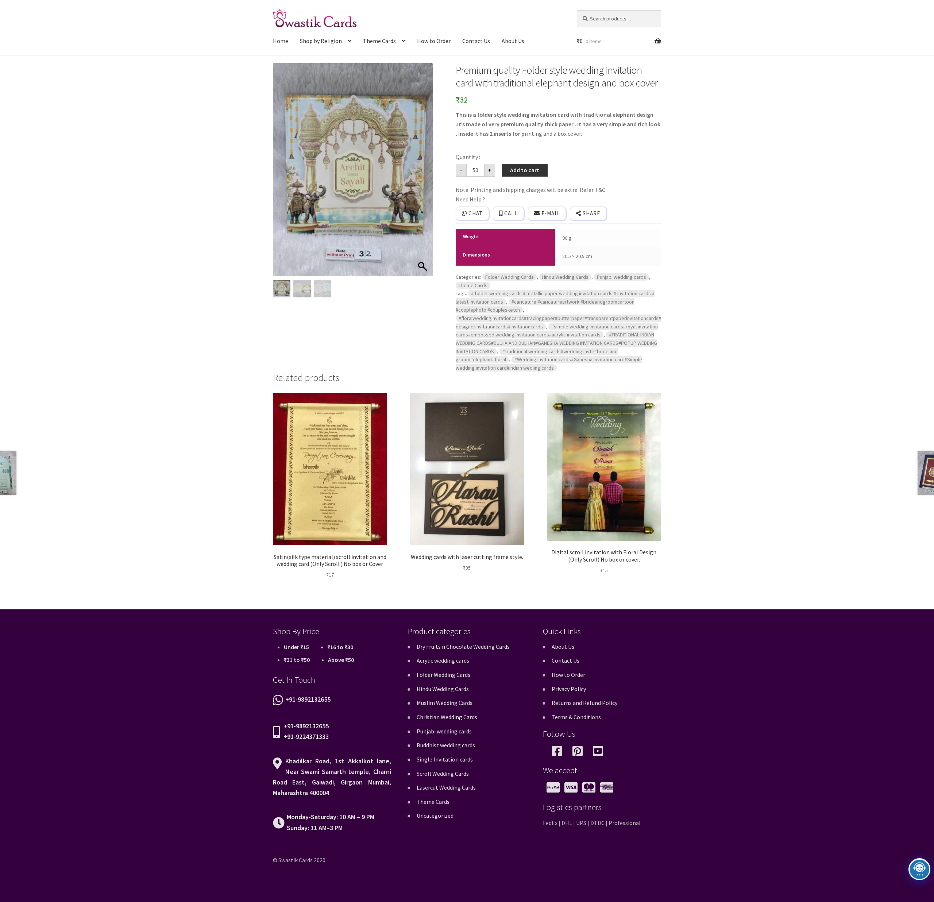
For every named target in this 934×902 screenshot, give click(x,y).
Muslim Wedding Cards (444, 702)
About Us (513, 41)
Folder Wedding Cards (509, 277)
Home (280, 41)
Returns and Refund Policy (584, 702)
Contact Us (476, 41)
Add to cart (524, 170)
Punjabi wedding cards (621, 277)
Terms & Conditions (576, 717)
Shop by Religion (321, 41)
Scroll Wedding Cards (443, 773)
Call (510, 213)
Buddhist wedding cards (446, 745)
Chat (475, 213)
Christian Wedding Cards (447, 717)
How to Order (434, 41)
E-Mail (550, 213)
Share (590, 213)
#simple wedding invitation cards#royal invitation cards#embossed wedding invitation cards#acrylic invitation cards (557, 330)
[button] (423, 173)
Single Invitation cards (445, 759)
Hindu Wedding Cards (565, 277)
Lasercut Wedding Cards (446, 787)
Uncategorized (435, 815)
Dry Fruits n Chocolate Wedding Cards (463, 646)
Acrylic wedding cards (443, 660)
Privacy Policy (569, 689)
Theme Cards (379, 41)
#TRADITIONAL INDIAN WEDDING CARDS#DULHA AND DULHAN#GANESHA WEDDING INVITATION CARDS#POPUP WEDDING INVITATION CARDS (556, 342)
